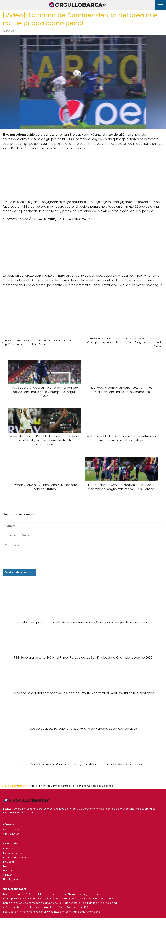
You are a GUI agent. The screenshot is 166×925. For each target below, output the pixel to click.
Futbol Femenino (13, 853)
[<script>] (83, 173)
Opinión (7, 875)
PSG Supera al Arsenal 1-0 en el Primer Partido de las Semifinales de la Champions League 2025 (58, 898)
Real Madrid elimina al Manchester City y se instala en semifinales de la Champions (51, 911)
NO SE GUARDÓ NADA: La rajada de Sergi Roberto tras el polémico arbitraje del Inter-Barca (38, 342)
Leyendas (8, 866)
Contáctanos (11, 829)
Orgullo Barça (11, 833)
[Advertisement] (83, 173)
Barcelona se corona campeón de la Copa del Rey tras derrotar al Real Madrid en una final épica (60, 903)
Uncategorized (11, 879)
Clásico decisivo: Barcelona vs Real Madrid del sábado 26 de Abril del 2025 (46, 907)
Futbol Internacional (14, 857)
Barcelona (9, 848)
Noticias (7, 870)
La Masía (8, 861)
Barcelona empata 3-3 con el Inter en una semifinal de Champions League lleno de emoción (57, 894)
